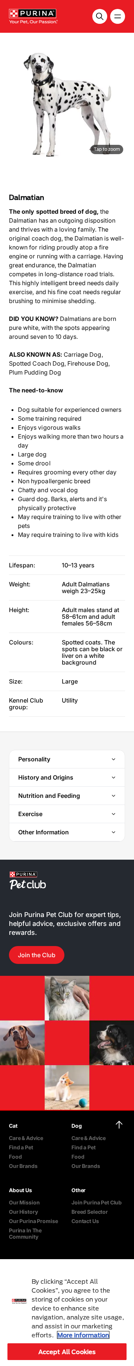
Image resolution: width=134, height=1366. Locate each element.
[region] (67, 1312)
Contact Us (85, 1221)
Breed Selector (89, 1212)
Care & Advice (26, 1138)
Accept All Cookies (67, 1351)
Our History (23, 1212)
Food (15, 1156)
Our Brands (23, 1166)
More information (83, 1334)
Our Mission (24, 1202)
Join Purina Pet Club (96, 1202)
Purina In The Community (25, 1233)
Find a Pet (21, 1147)
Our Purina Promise (33, 1221)
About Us (20, 1190)
